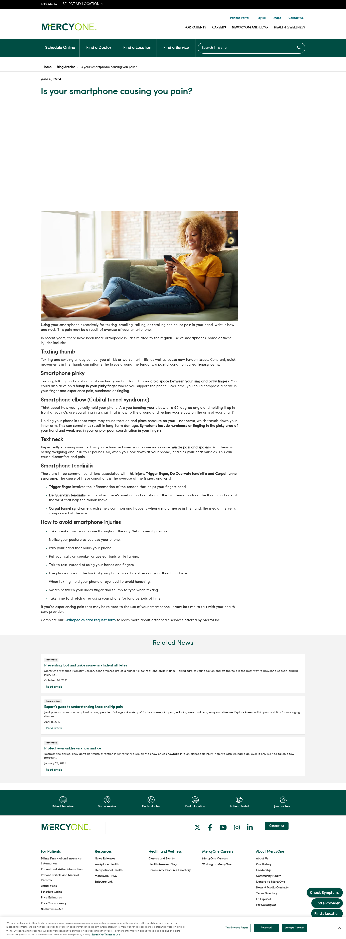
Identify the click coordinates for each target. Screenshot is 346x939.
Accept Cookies (295, 928)
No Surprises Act (52, 909)
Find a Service (176, 48)
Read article (173, 673)
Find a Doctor (98, 48)
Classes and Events (162, 858)
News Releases (105, 858)
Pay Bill (261, 18)
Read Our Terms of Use (106, 935)
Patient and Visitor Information (61, 869)
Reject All (266, 928)
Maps (277, 18)
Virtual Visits (49, 886)
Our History (263, 864)
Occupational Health (109, 870)
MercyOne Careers (215, 858)
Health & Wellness (289, 27)
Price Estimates (51, 897)
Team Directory (266, 893)
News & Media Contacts (272, 887)
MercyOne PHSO (106, 876)
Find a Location (137, 48)
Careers (219, 27)
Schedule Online (60, 48)
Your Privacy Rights (236, 928)
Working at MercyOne (216, 864)
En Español (263, 899)
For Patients (195, 27)
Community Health (268, 876)
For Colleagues (266, 905)
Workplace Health (107, 864)
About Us (262, 858)
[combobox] (251, 48)
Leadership (263, 870)
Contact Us (296, 18)
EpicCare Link (104, 882)
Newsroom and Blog (250, 27)
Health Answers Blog (163, 864)
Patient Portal (239, 18)
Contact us (277, 826)
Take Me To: (49, 4)
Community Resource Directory (170, 870)
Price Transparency (53, 903)
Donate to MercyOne (270, 882)
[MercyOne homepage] (69, 31)
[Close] (339, 927)
